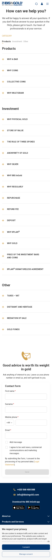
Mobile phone (11, 417)
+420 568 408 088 (26, 489)
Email (8, 430)
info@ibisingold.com (28, 494)
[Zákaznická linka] (36, 4)
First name (10, 391)
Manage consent (26, 554)
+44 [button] (8, 422)
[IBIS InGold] (12, 4)
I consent (26, 547)
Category (7, 36)
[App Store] (18, 507)
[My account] (41, 4)
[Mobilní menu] (47, 4)
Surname (9, 404)
